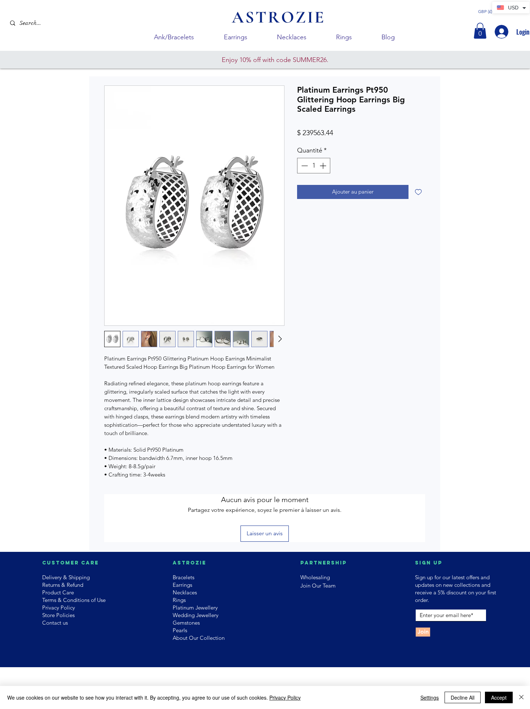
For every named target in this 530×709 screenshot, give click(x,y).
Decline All (462, 697)
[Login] (501, 32)
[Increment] (323, 165)
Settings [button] (429, 697)
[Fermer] (521, 697)
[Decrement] (303, 165)
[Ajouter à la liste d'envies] (418, 192)
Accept (499, 697)
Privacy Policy (285, 697)
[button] (480, 31)
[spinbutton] (313, 165)
